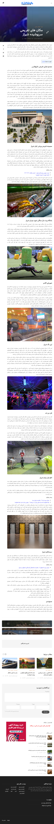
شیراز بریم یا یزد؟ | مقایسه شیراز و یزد (40, 500)
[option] (9, 666)
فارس (36, 27)
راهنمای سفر (15, 670)
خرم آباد (33, 670)
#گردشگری (6, 791)
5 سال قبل (45, 678)
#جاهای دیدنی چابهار (21, 789)
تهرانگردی (38, 630)
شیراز (42, 27)
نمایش (43, 61)
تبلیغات (8, 820)
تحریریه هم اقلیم (40, 38)
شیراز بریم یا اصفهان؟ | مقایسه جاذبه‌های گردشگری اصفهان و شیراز (34, 568)
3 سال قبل (35, 38)
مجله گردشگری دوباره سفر (46, 803)
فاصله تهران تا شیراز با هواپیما (42, 175)
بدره (51, 670)
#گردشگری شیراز (22, 793)
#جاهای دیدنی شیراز (13, 787)
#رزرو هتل (7, 789)
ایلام (46, 670)
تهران (32, 630)
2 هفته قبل (44, 739)
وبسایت (18, 704)
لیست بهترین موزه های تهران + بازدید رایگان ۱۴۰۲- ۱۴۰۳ (36, 173)
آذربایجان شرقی (45, 623)
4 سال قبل (27, 678)
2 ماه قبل (44, 746)
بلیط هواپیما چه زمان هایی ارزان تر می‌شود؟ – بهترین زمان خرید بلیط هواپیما (32, 502)
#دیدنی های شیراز (13, 789)
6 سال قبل (10, 675)
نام (48, 704)
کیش (9, 670)
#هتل (11, 791)
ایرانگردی (38, 27)
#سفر (15, 791)
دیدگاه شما (47, 691)
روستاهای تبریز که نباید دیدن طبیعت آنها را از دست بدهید (39, 624)
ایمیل (33, 704)
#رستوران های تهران (21, 791)
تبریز (49, 623)
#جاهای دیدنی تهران (21, 787)
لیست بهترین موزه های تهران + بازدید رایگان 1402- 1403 (29, 632)
